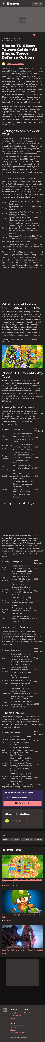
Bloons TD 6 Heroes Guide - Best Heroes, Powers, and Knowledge (22, 881)
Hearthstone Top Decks (17, 1032)
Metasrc (13, 1030)
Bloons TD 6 (27, 840)
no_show (38, 840)
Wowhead (13, 1027)
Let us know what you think (18, 792)
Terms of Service (15, 1015)
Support (12, 1018)
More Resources (15, 1024)
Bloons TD (15, 840)
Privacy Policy (14, 1013)
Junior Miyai (7, 920)
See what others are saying (15, 798)
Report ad (22, 298)
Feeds (26, 1010)
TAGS (3, 835)
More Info (13, 1010)
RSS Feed (27, 1013)
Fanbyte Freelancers (15, 64)
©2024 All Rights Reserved (18, 1038)
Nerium (6, 953)
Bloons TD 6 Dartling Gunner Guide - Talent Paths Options (22, 916)
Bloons (5, 840)
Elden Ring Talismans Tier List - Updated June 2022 (22, 950)
